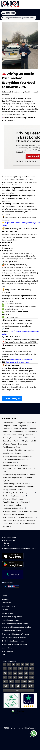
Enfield (33, 441)
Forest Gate (8, 505)
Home (4, 596)
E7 (18, 664)
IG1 (15, 673)
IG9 (26, 677)
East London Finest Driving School (15, 623)
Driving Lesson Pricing (27, 517)
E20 (10, 673)
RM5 (30, 682)
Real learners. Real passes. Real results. (18, 487)
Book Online (6, 603)
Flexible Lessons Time (11, 447)
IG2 (20, 673)
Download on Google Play (21, 359)
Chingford (21, 422)
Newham (18, 505)
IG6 (10, 677)
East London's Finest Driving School (16, 459)
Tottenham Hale (9, 462)
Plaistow (29, 435)
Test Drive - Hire (8, 606)
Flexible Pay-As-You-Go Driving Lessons (18, 493)
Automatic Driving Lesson (12, 616)
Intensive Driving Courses (13, 499)
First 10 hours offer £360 (12, 450)
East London (28, 450)
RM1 (11, 682)
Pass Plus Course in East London (15, 502)
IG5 (5, 677)
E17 (31, 669)
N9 (12, 686)
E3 (4, 664)
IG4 (31, 673)
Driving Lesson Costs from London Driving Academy (19, 525)
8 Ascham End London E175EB (9, 543)
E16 (26, 669)
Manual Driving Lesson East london (16, 465)
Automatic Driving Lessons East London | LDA (19, 470)
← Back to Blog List (12, 398)
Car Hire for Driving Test (12, 453)
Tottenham (7, 432)
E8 (22, 664)
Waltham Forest (9, 511)
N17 (18, 686)
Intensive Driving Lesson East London (16, 627)
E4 (9, 664)
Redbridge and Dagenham (13, 508)
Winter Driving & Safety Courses (15, 484)
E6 (13, 664)
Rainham (17, 441)
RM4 (24, 682)
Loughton (30, 422)
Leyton (14, 426)
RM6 (5, 686)
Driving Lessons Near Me (12, 490)
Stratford (17, 429)
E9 (27, 664)
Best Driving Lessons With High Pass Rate (19, 520)
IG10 (31, 677)
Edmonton (19, 432)
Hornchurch (30, 438)
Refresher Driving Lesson (11, 630)
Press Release (7, 651)
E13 (15, 669)
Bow (25, 429)
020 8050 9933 (10, 538)
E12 (10, 669)
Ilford (14, 435)
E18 (5, 673)
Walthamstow (8, 422)
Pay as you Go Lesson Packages (15, 644)
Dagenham (7, 441)
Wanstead (7, 429)
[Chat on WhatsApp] (33, 733)
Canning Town (8, 438)
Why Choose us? (9, 517)
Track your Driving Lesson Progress (15, 634)
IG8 (20, 677)
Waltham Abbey (9, 444)
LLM (3, 655)
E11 (4, 669)
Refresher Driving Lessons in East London (19, 474)
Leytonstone (25, 426)
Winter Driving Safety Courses (14, 637)
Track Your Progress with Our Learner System (17, 479)
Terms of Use (7, 613)
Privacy (5, 610)
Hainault (6, 435)
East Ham (20, 438)
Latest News (7, 648)
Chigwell (6, 426)
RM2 (17, 682)
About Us (5, 599)
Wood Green (30, 432)
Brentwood (22, 444)
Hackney (32, 429)
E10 (32, 664)
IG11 (5, 682)
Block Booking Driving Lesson (14, 496)
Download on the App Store (17, 362)
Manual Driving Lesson (10, 620)
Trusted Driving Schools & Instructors (17, 456)
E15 (21, 669)
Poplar (25, 441)
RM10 (18, 690)
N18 (24, 686)
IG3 (26, 673)
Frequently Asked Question (13, 514)
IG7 (15, 677)
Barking (21, 435)
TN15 (30, 686)
